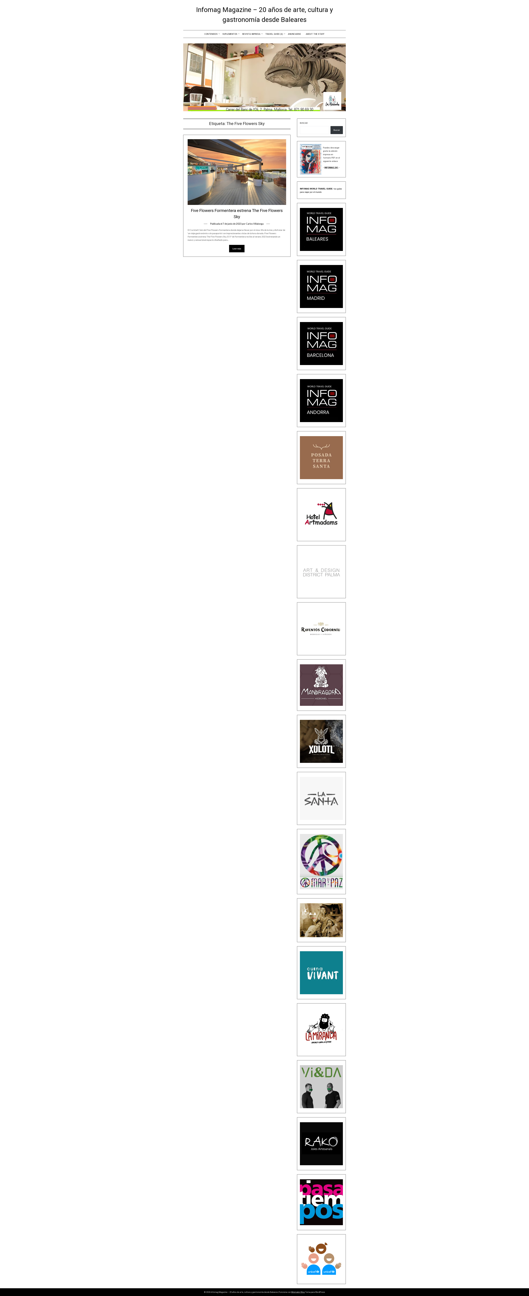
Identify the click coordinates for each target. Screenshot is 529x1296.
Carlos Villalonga (255, 223)
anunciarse (294, 34)
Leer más (237, 248)
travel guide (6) (274, 34)
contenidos (211, 34)
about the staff (315, 34)
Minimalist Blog (298, 1292)
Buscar (304, 123)
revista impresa (251, 34)
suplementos (229, 34)
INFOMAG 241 (331, 167)
